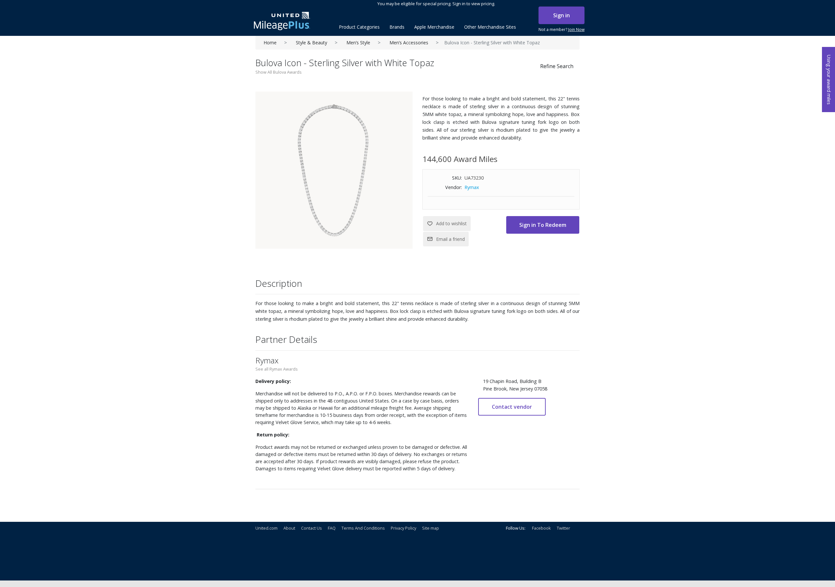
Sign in (561, 15)
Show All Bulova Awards (278, 72)
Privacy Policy (403, 528)
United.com (266, 528)
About (289, 528)
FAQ (332, 528)
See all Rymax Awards (276, 369)
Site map (430, 528)
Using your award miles (829, 80)
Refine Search (556, 66)
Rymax (471, 187)
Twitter (563, 528)
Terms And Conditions (363, 528)
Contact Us (311, 528)
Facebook (541, 528)
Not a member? (561, 29)
